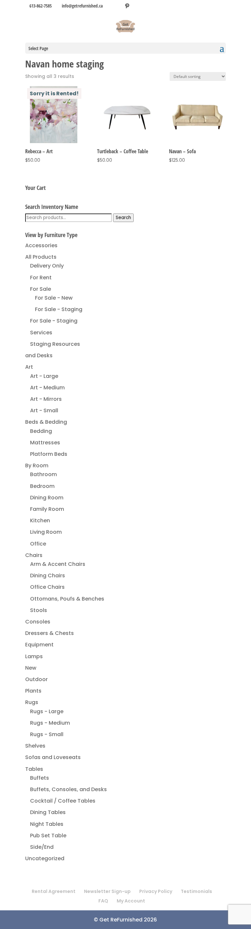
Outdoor (36, 679)
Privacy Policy (155, 891)
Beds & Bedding (46, 422)
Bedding (41, 431)
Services (41, 332)
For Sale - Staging (58, 309)
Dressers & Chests (49, 633)
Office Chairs (47, 587)
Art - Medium (47, 387)
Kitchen (40, 520)
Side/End (42, 847)
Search (123, 217)
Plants (33, 691)
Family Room (47, 509)
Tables (34, 769)
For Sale (40, 289)
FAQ (103, 901)
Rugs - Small (46, 734)
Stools (38, 610)
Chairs (33, 555)
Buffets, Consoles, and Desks (68, 789)
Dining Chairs (47, 575)
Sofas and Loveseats (53, 757)
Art (29, 367)
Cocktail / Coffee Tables (62, 801)
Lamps (34, 656)
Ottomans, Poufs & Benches (67, 599)
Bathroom (43, 474)
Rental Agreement (53, 891)
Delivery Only (47, 265)
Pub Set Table (48, 835)
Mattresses (45, 442)
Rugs (31, 702)
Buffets (39, 778)
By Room (36, 465)
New (30, 668)
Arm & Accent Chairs (57, 564)
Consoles (37, 621)
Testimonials (196, 891)
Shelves (35, 746)
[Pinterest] (127, 6)
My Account (131, 901)
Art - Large (44, 376)
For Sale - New (54, 298)
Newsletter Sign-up (107, 891)
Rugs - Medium (50, 723)
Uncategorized (44, 858)
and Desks (39, 355)
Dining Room (46, 497)
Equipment (39, 644)
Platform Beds (48, 454)
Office (38, 544)
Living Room (46, 532)
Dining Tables (48, 812)
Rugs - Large (46, 711)
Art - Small (44, 410)
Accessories (41, 245)
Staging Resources (55, 344)
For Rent (41, 277)
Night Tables (46, 824)
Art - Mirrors (46, 399)
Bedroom (42, 486)
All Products (41, 257)
